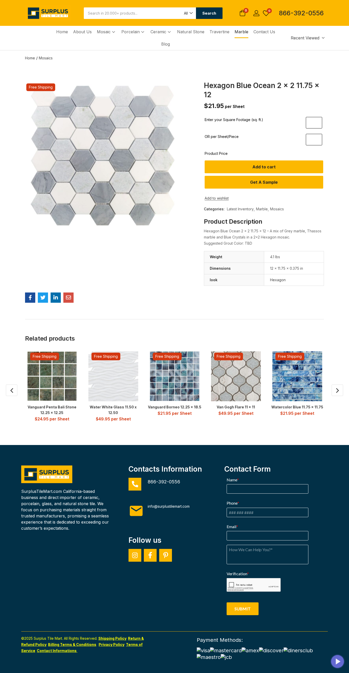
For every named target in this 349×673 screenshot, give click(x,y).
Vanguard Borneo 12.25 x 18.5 (174, 407)
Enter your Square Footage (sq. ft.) (234, 119)
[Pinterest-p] (165, 555)
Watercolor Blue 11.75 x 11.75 (297, 407)
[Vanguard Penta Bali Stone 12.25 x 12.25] (52, 376)
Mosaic (104, 31)
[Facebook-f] (150, 555)
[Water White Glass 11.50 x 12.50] (113, 376)
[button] (188, 13)
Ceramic (159, 31)
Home (62, 31)
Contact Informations (57, 650)
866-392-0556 (301, 13)
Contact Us (264, 31)
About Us (82, 31)
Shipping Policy (112, 638)
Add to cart (264, 166)
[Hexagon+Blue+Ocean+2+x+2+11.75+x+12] (43, 297)
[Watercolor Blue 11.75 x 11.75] (297, 376)
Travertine (219, 31)
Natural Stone (190, 31)
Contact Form (247, 469)
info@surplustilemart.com (169, 506)
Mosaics (46, 58)
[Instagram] (135, 555)
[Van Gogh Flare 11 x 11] (236, 376)
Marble (241, 31)
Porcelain (131, 31)
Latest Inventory (240, 209)
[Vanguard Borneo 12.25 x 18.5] (175, 376)
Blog (165, 44)
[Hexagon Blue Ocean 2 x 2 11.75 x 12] (30, 297)
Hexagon (278, 280)
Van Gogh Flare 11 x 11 (236, 407)
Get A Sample (264, 182)
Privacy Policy (111, 644)
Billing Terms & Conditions (72, 644)
